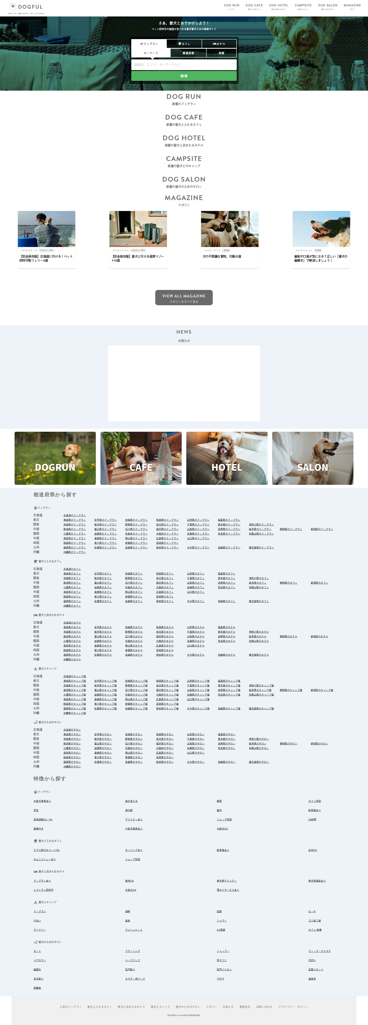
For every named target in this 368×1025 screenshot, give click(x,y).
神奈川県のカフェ (259, 578)
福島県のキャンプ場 (229, 681)
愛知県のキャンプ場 (322, 690)
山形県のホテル (196, 627)
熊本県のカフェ (165, 601)
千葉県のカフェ (196, 578)
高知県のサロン (165, 757)
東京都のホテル (226, 632)
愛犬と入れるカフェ (99, 1007)
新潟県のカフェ (72, 583)
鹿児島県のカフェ (259, 601)
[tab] (148, 43)
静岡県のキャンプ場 (291, 690)
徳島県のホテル (72, 650)
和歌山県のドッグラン (261, 534)
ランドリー (40, 930)
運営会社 (244, 1007)
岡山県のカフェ (134, 592)
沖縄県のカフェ (72, 606)
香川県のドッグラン (105, 543)
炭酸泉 (37, 988)
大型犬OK (222, 829)
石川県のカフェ (134, 583)
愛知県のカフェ (319, 583)
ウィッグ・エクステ (319, 951)
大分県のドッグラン (198, 548)
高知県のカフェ (165, 597)
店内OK (312, 850)
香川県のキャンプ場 (105, 704)
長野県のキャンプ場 (229, 690)
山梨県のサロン (196, 744)
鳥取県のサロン (72, 753)
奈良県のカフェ (226, 587)
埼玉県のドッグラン (167, 525)
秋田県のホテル (165, 627)
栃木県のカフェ (103, 578)
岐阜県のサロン (257, 744)
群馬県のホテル (134, 632)
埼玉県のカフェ (165, 578)
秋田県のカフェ (165, 574)
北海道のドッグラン (74, 515)
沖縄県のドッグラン (74, 552)
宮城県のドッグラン (136, 520)
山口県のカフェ (196, 592)
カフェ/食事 (315, 930)
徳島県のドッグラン (74, 543)
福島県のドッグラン (229, 520)
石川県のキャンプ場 (136, 690)
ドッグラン (40, 911)
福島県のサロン (226, 734)
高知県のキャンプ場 (167, 704)
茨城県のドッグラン (74, 525)
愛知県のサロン (319, 744)
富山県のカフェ (103, 583)
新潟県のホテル (72, 636)
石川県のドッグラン (136, 529)
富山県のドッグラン (105, 529)
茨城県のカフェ (72, 578)
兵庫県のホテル (196, 641)
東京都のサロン (226, 739)
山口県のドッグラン (198, 538)
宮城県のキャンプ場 (136, 681)
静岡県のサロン (288, 744)
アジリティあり (134, 819)
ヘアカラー (40, 960)
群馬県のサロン (134, 739)
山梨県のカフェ (196, 583)
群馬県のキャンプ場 (136, 686)
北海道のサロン (72, 730)
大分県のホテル (196, 655)
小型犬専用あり (134, 829)
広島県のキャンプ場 (167, 699)
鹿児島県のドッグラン (261, 548)
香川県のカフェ (103, 597)
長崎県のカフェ (134, 601)
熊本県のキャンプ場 (167, 709)
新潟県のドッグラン (74, 529)
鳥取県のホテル (72, 646)
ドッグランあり (42, 881)
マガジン (211, 1007)
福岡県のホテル (72, 655)
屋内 (219, 810)
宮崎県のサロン (226, 762)
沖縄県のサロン (72, 767)
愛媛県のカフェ (134, 597)
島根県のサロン (103, 753)
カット (37, 951)
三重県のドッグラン (74, 534)
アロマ (220, 979)
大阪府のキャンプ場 (167, 695)
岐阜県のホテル (257, 636)
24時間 (312, 819)
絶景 (219, 801)
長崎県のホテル (134, 655)
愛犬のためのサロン (188, 1007)
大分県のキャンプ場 (198, 709)
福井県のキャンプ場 (167, 690)
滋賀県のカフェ (103, 587)
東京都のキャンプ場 (229, 686)
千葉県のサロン (196, 739)
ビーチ (312, 911)
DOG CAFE (254, 6)
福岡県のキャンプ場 (74, 709)
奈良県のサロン (226, 748)
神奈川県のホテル (259, 632)
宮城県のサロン (134, 734)
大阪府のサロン (165, 748)
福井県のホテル (165, 636)
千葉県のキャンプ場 (198, 686)
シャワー (222, 921)
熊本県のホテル (165, 655)
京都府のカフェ (134, 587)
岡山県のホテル (134, 646)
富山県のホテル (103, 636)
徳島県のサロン (72, 757)
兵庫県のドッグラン (198, 534)
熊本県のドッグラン (167, 548)
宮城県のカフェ (134, 574)
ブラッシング (132, 951)
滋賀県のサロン (103, 748)
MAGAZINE (352, 6)
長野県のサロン (226, 744)
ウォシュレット (134, 930)
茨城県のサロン (72, 739)
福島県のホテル (226, 627)
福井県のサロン (165, 744)
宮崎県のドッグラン (229, 548)
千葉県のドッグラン (198, 525)
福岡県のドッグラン (74, 548)
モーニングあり (134, 850)
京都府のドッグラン (136, 534)
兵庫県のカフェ (196, 587)
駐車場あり (314, 810)
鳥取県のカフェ (72, 592)
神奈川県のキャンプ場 (261, 686)
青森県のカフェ (72, 574)
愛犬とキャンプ (160, 1007)
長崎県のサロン (134, 762)
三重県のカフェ (72, 587)
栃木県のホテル (103, 632)
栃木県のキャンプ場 (105, 686)
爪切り (312, 960)
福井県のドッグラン (167, 529)
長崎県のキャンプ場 (136, 709)
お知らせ (228, 1007)
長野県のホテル (226, 636)
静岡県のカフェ (288, 583)
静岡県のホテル (288, 636)
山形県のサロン (196, 734)
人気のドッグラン (71, 1007)
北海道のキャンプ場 (74, 676)
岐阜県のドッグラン (260, 529)
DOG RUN (231, 6)
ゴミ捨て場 (314, 921)
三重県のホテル (72, 641)
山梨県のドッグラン (198, 529)
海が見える (131, 801)
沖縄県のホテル (72, 659)
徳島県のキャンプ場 (74, 704)
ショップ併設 (224, 819)
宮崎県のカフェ (226, 601)
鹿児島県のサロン (259, 762)
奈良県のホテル (226, 641)
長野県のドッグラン (229, 529)
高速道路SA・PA (43, 819)
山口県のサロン (196, 753)
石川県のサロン (134, 744)
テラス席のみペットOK (47, 850)
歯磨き (37, 970)
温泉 (127, 921)
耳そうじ (222, 960)
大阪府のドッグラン (167, 534)
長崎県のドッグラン (136, 548)
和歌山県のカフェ (259, 587)
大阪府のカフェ (165, 587)
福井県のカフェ (165, 583)
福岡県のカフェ (72, 601)
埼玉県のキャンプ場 (167, 686)
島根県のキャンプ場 (105, 699)
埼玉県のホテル (165, 632)
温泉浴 (312, 979)
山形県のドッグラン (198, 520)
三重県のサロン (72, 748)
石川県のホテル (134, 636)
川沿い (37, 921)
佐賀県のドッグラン (105, 548)
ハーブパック (132, 960)
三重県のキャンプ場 (74, 695)
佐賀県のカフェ (103, 601)
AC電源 (221, 930)
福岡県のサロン (72, 762)
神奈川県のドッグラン (261, 525)
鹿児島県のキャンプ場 (261, 709)
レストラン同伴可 (43, 890)
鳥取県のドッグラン (74, 538)
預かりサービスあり (228, 890)
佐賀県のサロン (103, 762)
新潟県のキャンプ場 (74, 690)
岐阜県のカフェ (257, 583)
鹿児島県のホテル (259, 655)
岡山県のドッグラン (136, 538)
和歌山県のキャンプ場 (261, 695)
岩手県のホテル (103, 627)
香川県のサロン (103, 757)
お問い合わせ (264, 1007)
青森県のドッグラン (74, 520)
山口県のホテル (196, 646)
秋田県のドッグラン (167, 520)
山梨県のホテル (196, 636)
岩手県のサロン (103, 734)
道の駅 (129, 810)
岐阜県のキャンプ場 (260, 690)
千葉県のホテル (196, 632)
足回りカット (315, 970)
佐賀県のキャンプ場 (105, 709)
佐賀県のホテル (103, 655)
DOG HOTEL (278, 6)
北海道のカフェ (72, 569)
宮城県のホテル (134, 627)
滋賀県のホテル (103, 641)
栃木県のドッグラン (105, 525)
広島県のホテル (165, 646)
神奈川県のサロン (259, 739)
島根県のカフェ (103, 592)
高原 (219, 911)
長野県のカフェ (226, 583)
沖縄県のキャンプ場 (74, 713)
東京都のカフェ (226, 578)
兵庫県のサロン (196, 748)
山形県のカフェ (196, 574)
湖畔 (127, 911)
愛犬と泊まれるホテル (131, 1007)
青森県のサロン (72, 734)
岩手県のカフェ (103, 574)
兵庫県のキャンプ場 (198, 695)
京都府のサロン (134, 748)
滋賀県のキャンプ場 (105, 695)
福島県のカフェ (226, 574)
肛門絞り (130, 970)
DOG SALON (328, 6)
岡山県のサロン (134, 753)
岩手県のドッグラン (105, 520)
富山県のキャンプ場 (105, 690)
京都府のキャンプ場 (136, 695)
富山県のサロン (103, 744)
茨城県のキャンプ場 (74, 686)
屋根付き (39, 829)
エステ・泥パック (135, 979)
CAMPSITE (303, 6)
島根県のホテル (103, 646)
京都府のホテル (134, 641)
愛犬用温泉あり (317, 881)
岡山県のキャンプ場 (136, 699)
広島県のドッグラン (167, 538)
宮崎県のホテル (226, 655)
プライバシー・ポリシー (293, 1007)
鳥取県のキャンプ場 (74, 699)
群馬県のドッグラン (136, 525)
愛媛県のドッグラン (136, 543)
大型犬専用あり (42, 801)
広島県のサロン (165, 753)
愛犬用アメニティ (227, 881)
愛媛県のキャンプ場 (136, 704)
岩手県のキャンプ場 (105, 681)
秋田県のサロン (165, 734)
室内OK (129, 881)
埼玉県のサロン (165, 739)
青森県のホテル (72, 627)
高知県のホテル (165, 650)
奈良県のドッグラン (229, 534)
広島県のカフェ (165, 592)
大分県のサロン (196, 762)
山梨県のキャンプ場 (198, 690)
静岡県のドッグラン (291, 529)
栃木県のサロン (103, 739)
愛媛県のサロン (134, 757)
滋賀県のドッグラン (105, 534)
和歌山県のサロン (259, 748)
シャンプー (223, 951)
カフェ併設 (314, 801)
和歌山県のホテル (259, 641)
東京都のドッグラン (229, 525)
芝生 (36, 810)
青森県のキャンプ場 (74, 681)
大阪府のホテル (165, 641)
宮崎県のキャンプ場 (229, 709)
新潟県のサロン (72, 744)
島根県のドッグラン (105, 538)
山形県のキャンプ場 (198, 681)
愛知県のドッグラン (322, 529)
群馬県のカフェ (134, 578)
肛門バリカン (224, 970)
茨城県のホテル (72, 632)
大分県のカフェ (196, 601)
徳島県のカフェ (72, 597)
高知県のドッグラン (167, 543)
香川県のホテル (103, 650)
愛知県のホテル (319, 636)
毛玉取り (39, 979)
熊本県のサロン (165, 762)
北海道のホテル (72, 623)
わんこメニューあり (45, 859)
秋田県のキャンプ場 (167, 681)
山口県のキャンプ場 (198, 699)
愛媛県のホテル (134, 650)
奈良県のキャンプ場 (229, 695)
